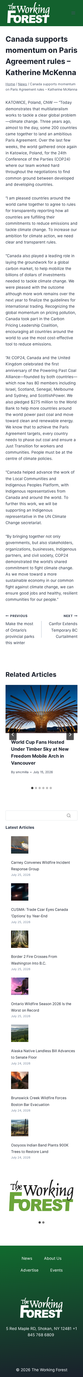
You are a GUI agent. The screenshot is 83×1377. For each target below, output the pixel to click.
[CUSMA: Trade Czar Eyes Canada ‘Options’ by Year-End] (19, 892)
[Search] (68, 815)
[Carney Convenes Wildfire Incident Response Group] (19, 845)
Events (56, 1270)
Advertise (30, 1270)
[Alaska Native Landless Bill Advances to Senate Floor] (19, 1033)
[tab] (32, 788)
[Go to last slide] (13, 734)
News (27, 1258)
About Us (53, 1258)
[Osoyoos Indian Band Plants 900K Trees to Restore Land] (19, 1127)
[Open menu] (73, 13)
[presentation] (41, 709)
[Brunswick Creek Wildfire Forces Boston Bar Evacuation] (19, 1080)
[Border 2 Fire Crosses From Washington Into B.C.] (19, 939)
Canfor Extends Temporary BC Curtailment (63, 626)
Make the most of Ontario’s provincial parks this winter (20, 629)
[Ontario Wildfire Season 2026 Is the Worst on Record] (19, 986)
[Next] (70, 734)
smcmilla (22, 772)
